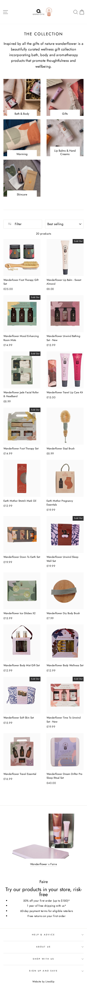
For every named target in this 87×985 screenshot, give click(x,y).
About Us (43, 946)
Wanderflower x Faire (43, 864)
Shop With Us (43, 958)
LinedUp (50, 981)
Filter (17, 224)
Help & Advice (43, 934)
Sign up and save (43, 970)
